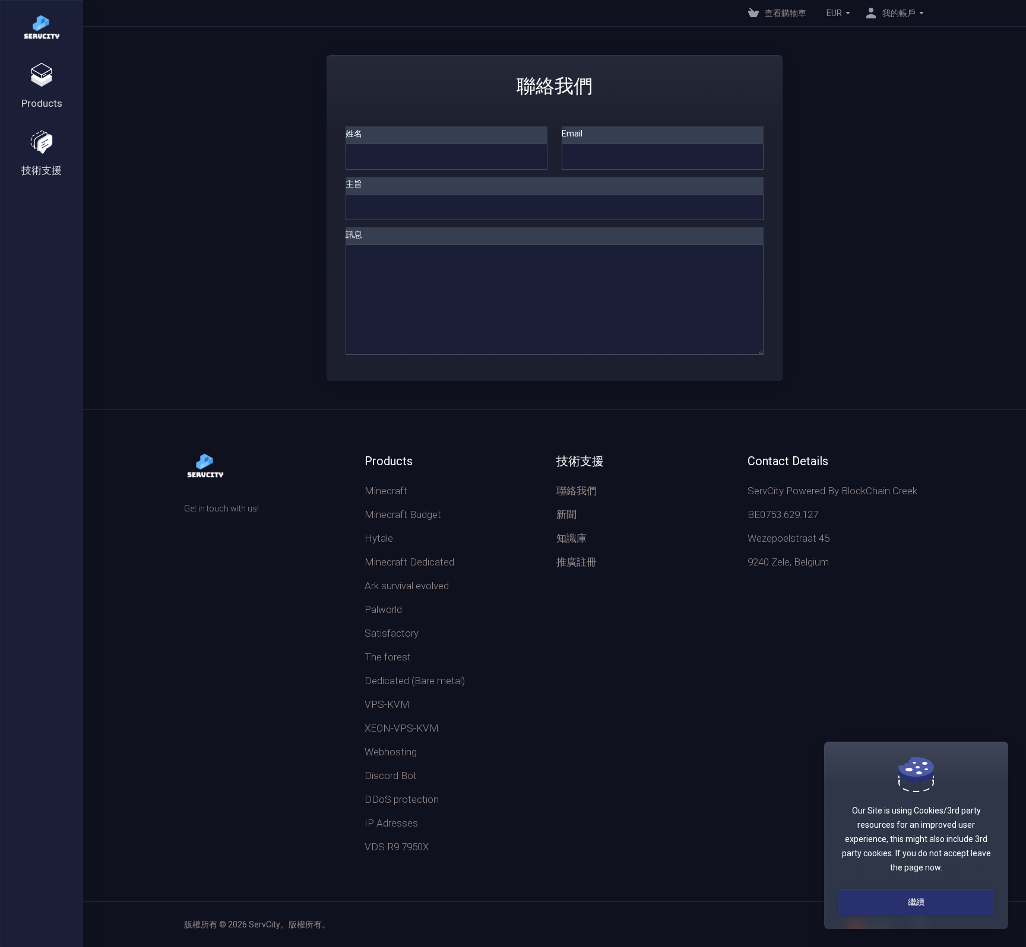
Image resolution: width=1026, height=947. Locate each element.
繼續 (916, 902)
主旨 (354, 184)
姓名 (354, 133)
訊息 (354, 234)
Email (572, 133)
